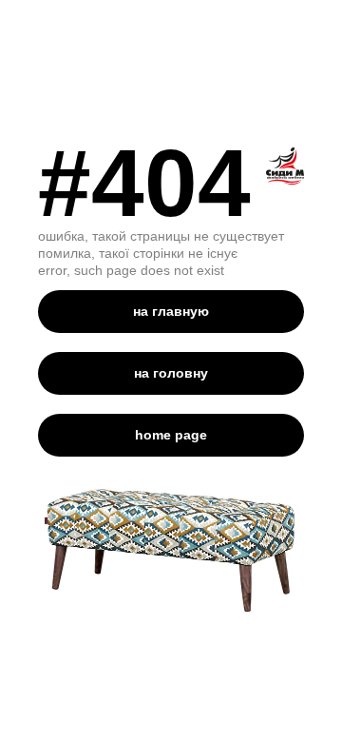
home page (171, 434)
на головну (171, 373)
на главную (171, 311)
